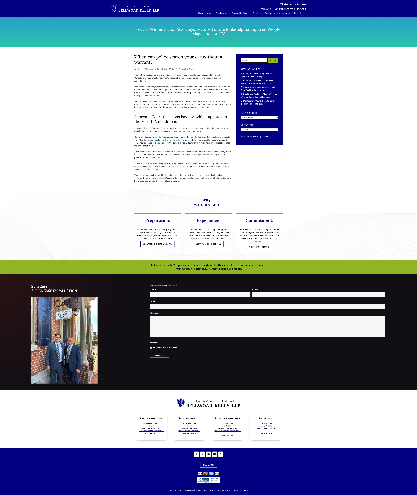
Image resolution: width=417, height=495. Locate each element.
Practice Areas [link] (222, 13)
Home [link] (200, 13)
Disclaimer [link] (178, 490)
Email (153, 301)
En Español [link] (287, 4)
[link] (135, 8)
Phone (255, 289)
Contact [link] (303, 13)
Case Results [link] (258, 13)
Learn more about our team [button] (208, 244)
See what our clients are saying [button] (157, 244)
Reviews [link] (268, 13)
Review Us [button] (208, 465)
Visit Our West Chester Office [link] (151, 431)
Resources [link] (285, 13)
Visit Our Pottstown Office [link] (189, 431)
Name (153, 289)
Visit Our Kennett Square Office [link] (227, 431)
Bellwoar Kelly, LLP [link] (155, 69)
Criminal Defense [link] (186, 69)
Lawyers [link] (208, 13)
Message (154, 313)
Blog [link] (296, 13)
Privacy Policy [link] (188, 490)
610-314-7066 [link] (296, 8)
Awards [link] (277, 13)
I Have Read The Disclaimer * (166, 347)
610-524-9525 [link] (266, 433)
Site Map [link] (198, 490)
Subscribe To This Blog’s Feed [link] (254, 136)
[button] (196, 454)
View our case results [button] (259, 247)
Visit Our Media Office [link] (266, 428)
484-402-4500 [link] (189, 433)
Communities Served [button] (240, 13)
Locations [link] (301, 4)
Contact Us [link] (207, 490)
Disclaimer (154, 342)
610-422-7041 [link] (227, 436)
